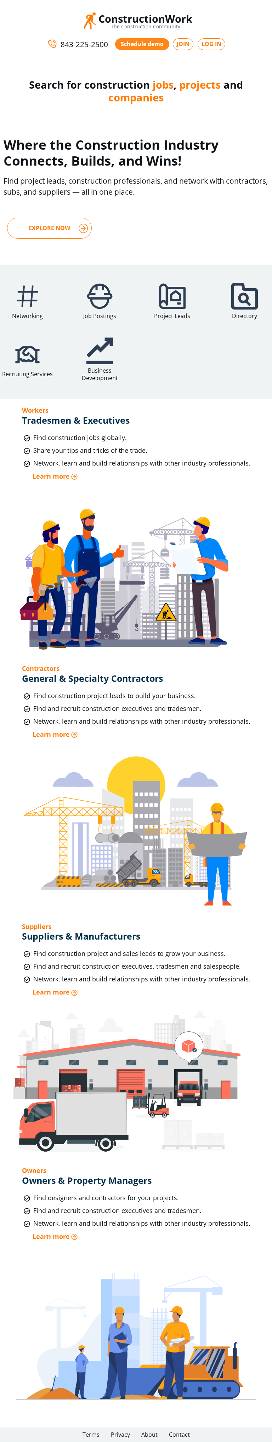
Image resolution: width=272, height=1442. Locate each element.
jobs (163, 84)
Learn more (51, 476)
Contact (179, 1434)
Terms (91, 1434)
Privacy (120, 1434)
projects (200, 84)
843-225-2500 (84, 44)
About (149, 1434)
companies (136, 97)
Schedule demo (142, 44)
